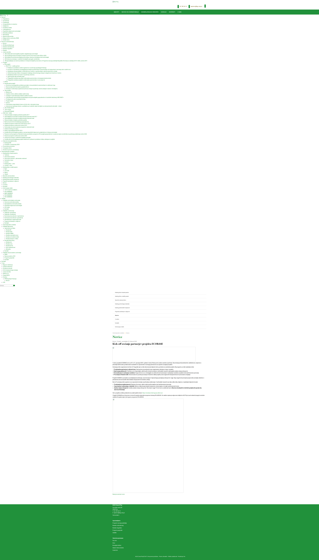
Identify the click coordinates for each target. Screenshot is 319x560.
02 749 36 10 (183, 6)
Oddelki (114, 532)
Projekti (119, 341)
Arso (114, 543)
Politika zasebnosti (172, 556)
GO (14, 285)
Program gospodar (117, 530)
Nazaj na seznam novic (119, 494)
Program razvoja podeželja (120, 523)
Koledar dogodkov (117, 528)
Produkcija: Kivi (181, 556)
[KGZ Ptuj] (115, 1)
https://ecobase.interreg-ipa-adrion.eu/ (152, 393)
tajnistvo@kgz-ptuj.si (196, 6)
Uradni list (115, 550)
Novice (114, 341)
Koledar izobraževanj (118, 525)
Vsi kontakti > (116, 515)
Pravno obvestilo (163, 556)
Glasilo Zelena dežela (118, 547)
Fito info (115, 540)
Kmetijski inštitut (117, 545)
